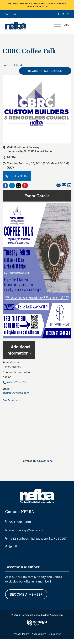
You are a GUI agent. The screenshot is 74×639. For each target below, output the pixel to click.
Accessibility (39, 633)
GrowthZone (45, 461)
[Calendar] (69, 185)
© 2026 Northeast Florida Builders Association (37, 614)
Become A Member (26, 594)
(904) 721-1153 (19, 176)
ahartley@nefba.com (16, 393)
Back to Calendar (13, 65)
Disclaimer (55, 633)
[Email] (64, 185)
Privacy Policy (21, 633)
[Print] (58, 185)
